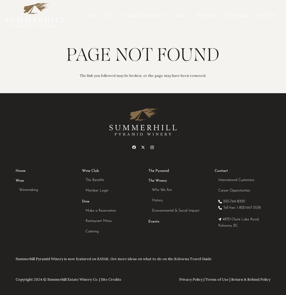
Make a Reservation (101, 211)
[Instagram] (151, 147)
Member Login (97, 190)
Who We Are (162, 190)
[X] (143, 147)
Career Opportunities (234, 190)
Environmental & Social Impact (175, 211)
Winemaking (28, 190)
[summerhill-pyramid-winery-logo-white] (35, 15)
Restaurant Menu (99, 221)
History (157, 200)
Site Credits (111, 279)
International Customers (236, 180)
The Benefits (95, 180)
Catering (92, 231)
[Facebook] (134, 147)
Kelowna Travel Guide (193, 259)
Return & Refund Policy (250, 279)
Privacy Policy (191, 279)
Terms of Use (217, 279)
